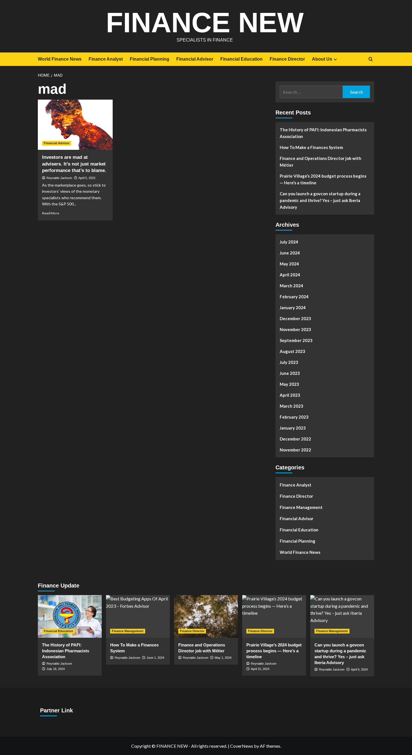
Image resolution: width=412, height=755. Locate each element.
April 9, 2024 (359, 669)
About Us (322, 59)
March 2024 (291, 285)
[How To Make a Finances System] (138, 616)
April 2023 (290, 395)
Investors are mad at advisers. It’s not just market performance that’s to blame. (74, 164)
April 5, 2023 (86, 178)
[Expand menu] (335, 59)
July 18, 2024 (56, 669)
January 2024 (293, 307)
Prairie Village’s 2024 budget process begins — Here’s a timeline (323, 179)
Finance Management (301, 507)
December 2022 (295, 438)
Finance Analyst (106, 59)
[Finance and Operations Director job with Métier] (206, 616)
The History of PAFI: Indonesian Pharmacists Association (323, 133)
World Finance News (60, 59)
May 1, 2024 (223, 657)
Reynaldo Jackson (59, 178)
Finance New (205, 22)
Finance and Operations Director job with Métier (320, 161)
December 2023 (295, 318)
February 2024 (294, 296)
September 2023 (296, 340)
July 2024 (289, 241)
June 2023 (290, 373)
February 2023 (294, 416)
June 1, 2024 (155, 657)
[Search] (370, 59)
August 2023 (292, 351)
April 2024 (290, 274)
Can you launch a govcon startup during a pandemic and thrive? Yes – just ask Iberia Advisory (320, 200)
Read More (50, 213)
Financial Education (241, 59)
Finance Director (287, 59)
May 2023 (289, 384)
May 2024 (289, 263)
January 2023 (293, 427)
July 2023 (289, 362)
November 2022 (295, 449)
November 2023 (295, 329)
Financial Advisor (194, 59)
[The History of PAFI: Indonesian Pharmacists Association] (70, 616)
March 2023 (291, 406)
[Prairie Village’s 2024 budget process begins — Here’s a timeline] (274, 616)
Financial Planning (149, 59)
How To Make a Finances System (311, 147)
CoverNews (241, 746)
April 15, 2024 (260, 669)
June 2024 (290, 252)
